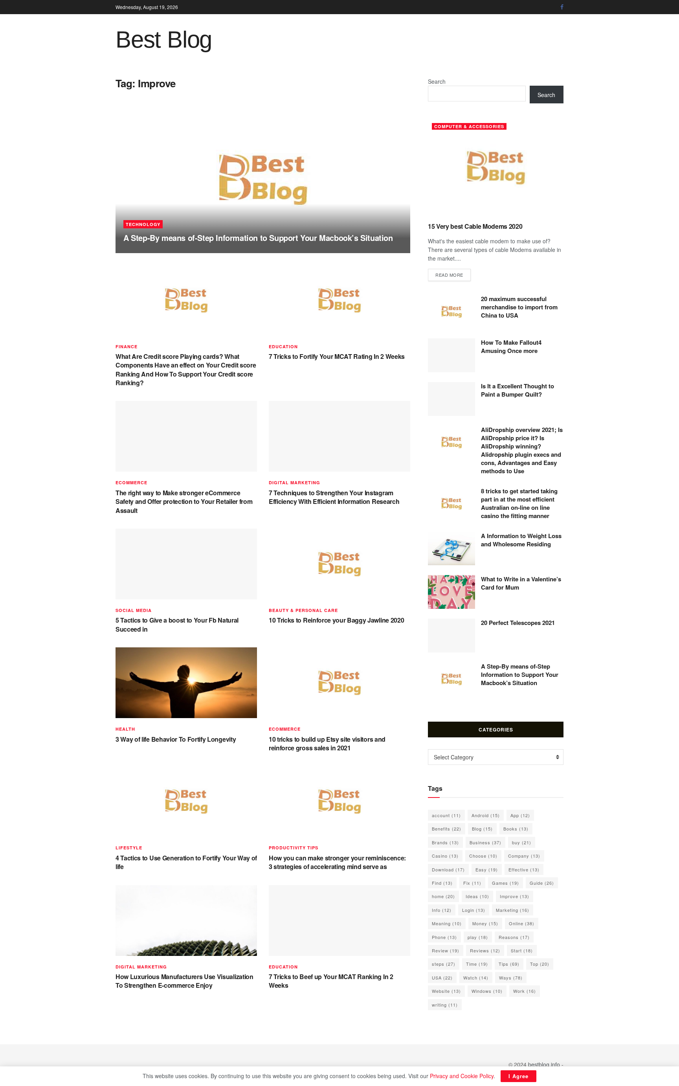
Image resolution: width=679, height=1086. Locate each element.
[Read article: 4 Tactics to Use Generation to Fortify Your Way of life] (186, 801)
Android (486, 815)
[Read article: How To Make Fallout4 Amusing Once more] (451, 355)
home (443, 896)
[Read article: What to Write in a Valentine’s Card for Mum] (451, 592)
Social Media (134, 610)
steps (443, 964)
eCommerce (131, 482)
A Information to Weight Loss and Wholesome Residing (521, 539)
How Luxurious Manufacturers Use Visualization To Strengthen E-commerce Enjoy (184, 981)
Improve (514, 896)
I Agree (518, 1076)
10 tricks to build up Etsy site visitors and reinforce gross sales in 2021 (327, 743)
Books (516, 828)
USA (442, 977)
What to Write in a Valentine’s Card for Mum (521, 583)
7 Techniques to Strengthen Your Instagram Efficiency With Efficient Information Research (334, 497)
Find (442, 883)
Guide (542, 883)
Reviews (485, 950)
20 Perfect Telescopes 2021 (518, 622)
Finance (127, 346)
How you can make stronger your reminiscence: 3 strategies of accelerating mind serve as (337, 862)
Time (477, 964)
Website (446, 991)
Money (485, 923)
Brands (445, 842)
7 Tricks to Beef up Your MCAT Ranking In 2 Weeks (331, 981)
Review (445, 950)
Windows (487, 991)
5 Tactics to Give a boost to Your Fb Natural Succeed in (177, 624)
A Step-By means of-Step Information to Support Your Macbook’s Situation (258, 237)
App (520, 815)
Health (125, 729)
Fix (472, 883)
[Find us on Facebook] (561, 7)
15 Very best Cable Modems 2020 (475, 226)
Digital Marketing (294, 482)
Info (441, 910)
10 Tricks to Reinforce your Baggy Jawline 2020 (336, 620)
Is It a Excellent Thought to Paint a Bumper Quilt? (517, 390)
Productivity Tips (293, 847)
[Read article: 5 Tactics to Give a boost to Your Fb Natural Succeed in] (186, 564)
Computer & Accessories (469, 126)
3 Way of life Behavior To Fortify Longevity (176, 739)
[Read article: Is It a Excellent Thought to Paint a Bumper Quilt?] (451, 399)
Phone (444, 937)
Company (524, 856)
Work (524, 991)
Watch (475, 977)
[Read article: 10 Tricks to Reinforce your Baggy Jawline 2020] (339, 564)
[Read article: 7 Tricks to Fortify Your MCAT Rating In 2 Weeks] (339, 300)
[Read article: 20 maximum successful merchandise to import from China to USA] (451, 312)
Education (283, 346)
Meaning (447, 923)
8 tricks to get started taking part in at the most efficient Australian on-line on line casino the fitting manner (519, 503)
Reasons (514, 937)
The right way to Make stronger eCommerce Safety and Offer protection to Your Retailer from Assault (184, 501)
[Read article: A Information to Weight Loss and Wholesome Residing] (451, 549)
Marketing (512, 910)
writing (445, 1004)
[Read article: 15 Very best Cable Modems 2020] (495, 167)
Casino (445, 856)
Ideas (477, 896)
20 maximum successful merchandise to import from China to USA (519, 307)
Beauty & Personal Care (303, 610)
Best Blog (164, 39)
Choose (483, 856)
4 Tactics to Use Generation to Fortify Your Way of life (186, 862)
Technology (143, 224)
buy (521, 842)
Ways (511, 977)
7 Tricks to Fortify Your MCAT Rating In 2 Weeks (337, 356)
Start (522, 950)
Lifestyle (129, 847)
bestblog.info (544, 1064)
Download (448, 869)
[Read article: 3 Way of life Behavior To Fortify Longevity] (186, 682)
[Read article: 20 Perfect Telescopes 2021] (451, 635)
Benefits (446, 828)
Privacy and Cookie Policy (462, 1076)
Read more (453, 274)
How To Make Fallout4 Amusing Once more (511, 346)
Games (505, 883)
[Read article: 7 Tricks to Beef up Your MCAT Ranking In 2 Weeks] (339, 920)
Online (521, 923)
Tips (509, 964)
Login (473, 910)
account (446, 815)
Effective (524, 869)
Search (437, 81)
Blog (482, 828)
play (478, 937)
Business (485, 842)
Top (539, 964)
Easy (486, 869)
